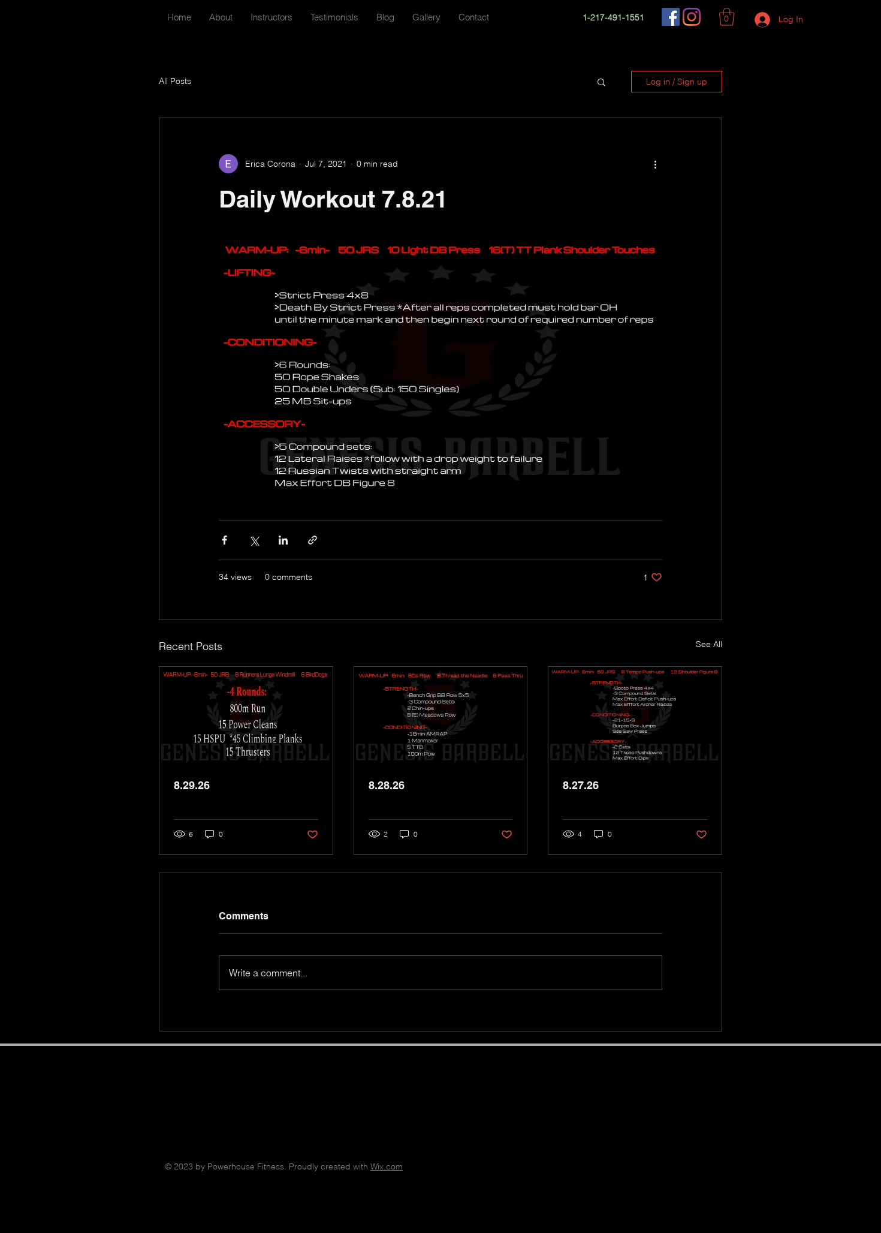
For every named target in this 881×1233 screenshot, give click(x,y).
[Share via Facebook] (224, 540)
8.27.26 (581, 785)
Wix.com (386, 1166)
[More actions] (655, 164)
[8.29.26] (246, 715)
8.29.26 (192, 785)
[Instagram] (692, 17)
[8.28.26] (440, 715)
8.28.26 (387, 785)
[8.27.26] (635, 715)
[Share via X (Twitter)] (254, 540)
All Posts (175, 81)
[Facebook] (671, 17)
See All (709, 644)
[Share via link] (312, 540)
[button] (726, 17)
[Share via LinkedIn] (283, 540)
